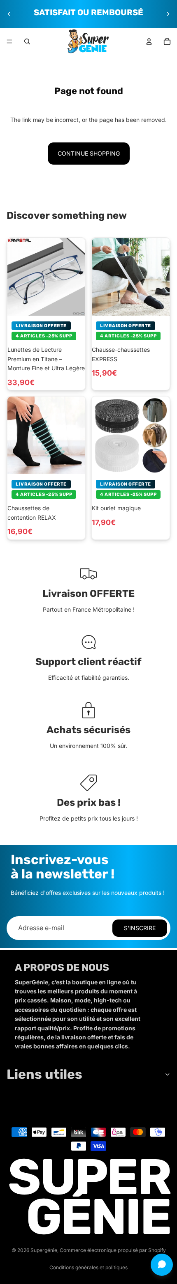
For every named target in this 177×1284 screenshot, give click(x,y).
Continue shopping (89, 153)
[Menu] (9, 41)
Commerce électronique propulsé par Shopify (113, 1250)
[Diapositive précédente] (9, 14)
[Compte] (149, 41)
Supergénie (43, 1250)
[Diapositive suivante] (168, 14)
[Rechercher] (27, 41)
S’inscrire (140, 927)
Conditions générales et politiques (88, 1267)
